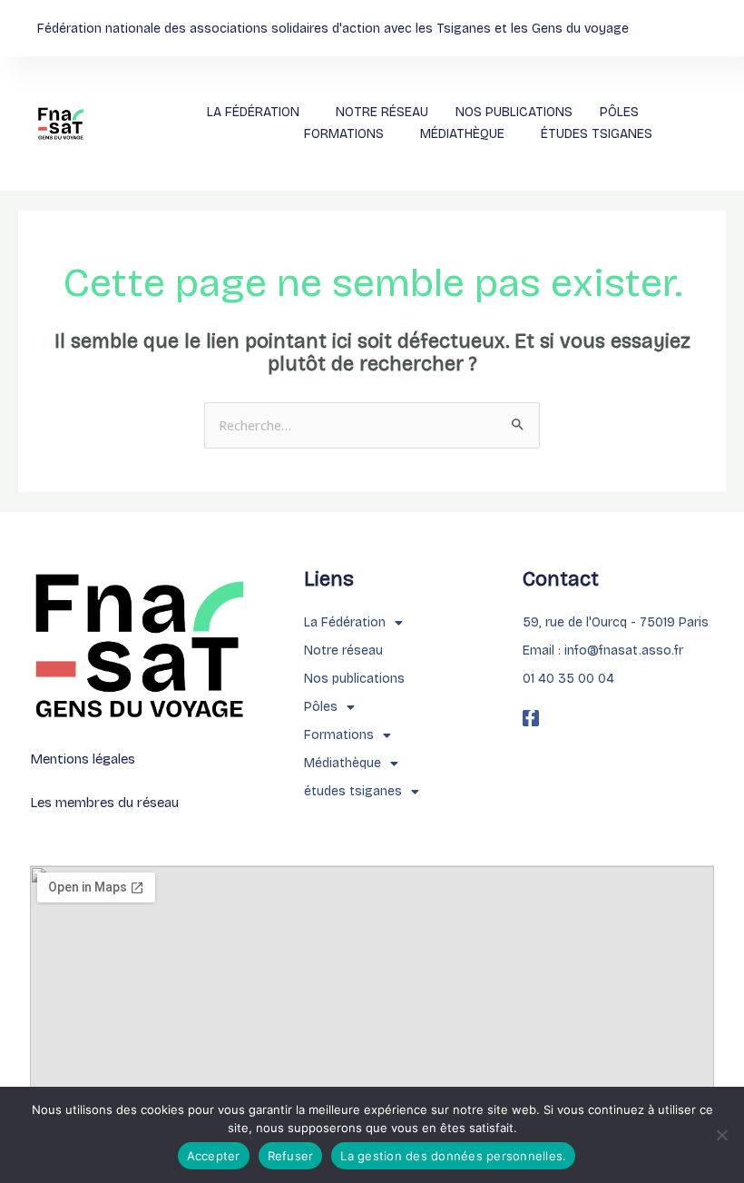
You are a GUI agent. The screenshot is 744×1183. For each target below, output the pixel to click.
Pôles (619, 112)
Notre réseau (382, 112)
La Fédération (253, 112)
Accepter (213, 1155)
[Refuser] (721, 1135)
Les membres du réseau (104, 802)
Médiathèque (462, 134)
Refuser (291, 1155)
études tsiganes (596, 134)
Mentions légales (82, 759)
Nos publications (514, 112)
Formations (344, 134)
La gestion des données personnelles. (453, 1155)
